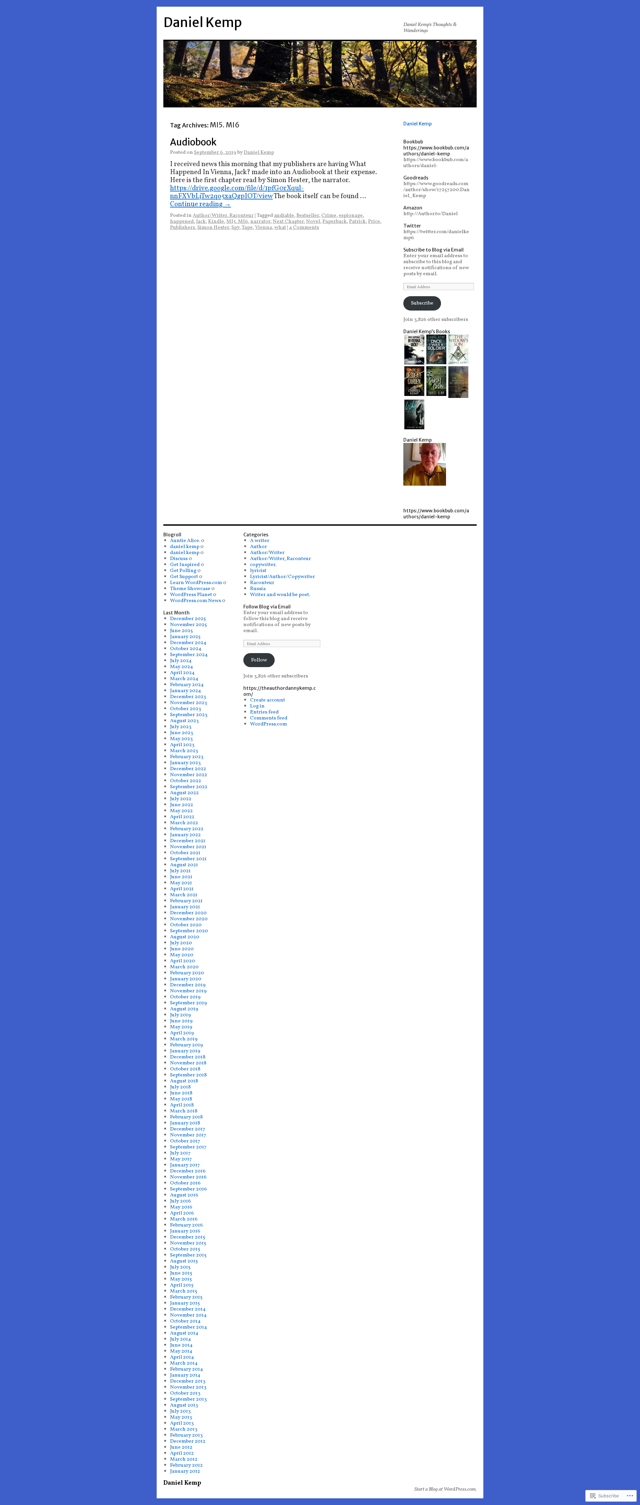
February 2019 (186, 1045)
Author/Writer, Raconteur (223, 215)
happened (182, 221)
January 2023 (185, 763)
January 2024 (185, 690)
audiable (284, 215)
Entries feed (264, 712)
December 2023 (188, 696)
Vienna (263, 227)
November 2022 (188, 775)
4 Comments (304, 227)
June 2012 (181, 1447)
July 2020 (181, 943)
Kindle (216, 221)
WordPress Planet (191, 594)
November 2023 (188, 702)
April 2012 (182, 1453)
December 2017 (187, 1129)
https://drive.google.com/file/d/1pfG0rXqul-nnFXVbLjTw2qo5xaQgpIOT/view (237, 192)
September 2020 (189, 931)
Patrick (357, 221)
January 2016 (185, 1231)
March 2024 (184, 678)
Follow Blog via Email (267, 607)
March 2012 (183, 1459)
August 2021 (184, 865)
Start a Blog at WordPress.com (445, 1489)
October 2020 (186, 925)
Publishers (182, 227)
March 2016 (184, 1219)
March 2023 (184, 751)
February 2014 (186, 1369)
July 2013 (180, 1411)
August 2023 (184, 720)
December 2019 (188, 985)
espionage (351, 215)
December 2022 (188, 769)
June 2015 (181, 1273)
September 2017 (188, 1147)
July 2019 (180, 1015)
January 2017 (185, 1165)
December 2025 (188, 618)
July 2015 (180, 1267)
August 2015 (184, 1261)
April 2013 (182, 1423)
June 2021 (181, 877)
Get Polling (183, 570)
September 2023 (188, 714)
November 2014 (188, 1315)
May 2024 (181, 666)
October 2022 (185, 781)
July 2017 (180, 1153)
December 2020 (188, 913)
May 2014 (181, 1351)
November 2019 (188, 991)
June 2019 (181, 1021)
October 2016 (185, 1183)
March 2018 (183, 1111)
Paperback (334, 221)
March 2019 (184, 1039)
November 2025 (188, 624)
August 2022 (184, 793)
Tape (247, 227)
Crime (328, 215)
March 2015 (183, 1291)
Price (374, 221)
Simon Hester (213, 227)
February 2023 (186, 757)
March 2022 (184, 823)
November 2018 (188, 1063)
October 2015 (185, 1249)
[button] (414, 350)
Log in (257, 706)
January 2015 (185, 1303)
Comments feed (268, 718)
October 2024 (185, 648)
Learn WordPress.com (196, 582)
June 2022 (181, 805)
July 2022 (180, 799)
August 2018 (184, 1081)
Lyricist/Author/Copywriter (282, 576)
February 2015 (186, 1297)
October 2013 (185, 1393)
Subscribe (422, 303)
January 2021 (185, 907)
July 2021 (180, 871)
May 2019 (181, 1027)
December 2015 (187, 1237)
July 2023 (180, 726)
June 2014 (181, 1345)
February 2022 (186, 829)
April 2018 (182, 1105)
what (280, 227)
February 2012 (186, 1465)
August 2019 (184, 1009)
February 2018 (186, 1117)
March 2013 (183, 1429)
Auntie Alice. (185, 540)
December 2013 (187, 1381)
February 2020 (187, 973)
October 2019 (185, 997)
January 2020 (185, 979)
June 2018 (181, 1093)
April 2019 (182, 1033)
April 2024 (182, 672)
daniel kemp (184, 546)
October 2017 (185, 1141)
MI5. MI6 (237, 221)
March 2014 (184, 1363)
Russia (258, 588)
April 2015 (182, 1285)
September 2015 (188, 1255)
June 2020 (182, 949)
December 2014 (188, 1309)
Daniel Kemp (202, 22)
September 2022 (188, 787)
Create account (267, 700)
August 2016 (184, 1195)
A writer (259, 540)
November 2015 (188, 1243)
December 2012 (187, 1441)
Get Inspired (185, 564)
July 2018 (180, 1087)
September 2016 (188, 1189)
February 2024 (187, 684)
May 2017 (181, 1159)
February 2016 (186, 1225)
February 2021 (186, 901)
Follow (259, 660)
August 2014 (184, 1333)
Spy (235, 227)
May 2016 (181, 1207)
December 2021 (187, 841)
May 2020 (181, 955)
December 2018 (187, 1057)
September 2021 (188, 859)
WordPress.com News (195, 600)
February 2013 (186, 1435)
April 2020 (182, 961)
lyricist (258, 570)
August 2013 (184, 1405)
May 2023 (181, 738)
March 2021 (183, 895)
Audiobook (193, 142)
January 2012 (185, 1471)
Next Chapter (288, 221)
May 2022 (181, 811)
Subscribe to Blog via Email (433, 250)
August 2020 (184, 937)
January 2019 (185, 1051)
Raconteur (262, 582)
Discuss (179, 558)
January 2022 (185, 835)
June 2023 (181, 732)
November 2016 (188, 1177)
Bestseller (307, 215)
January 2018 (185, 1123)
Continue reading (200, 204)
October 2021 (185, 853)
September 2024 (189, 654)
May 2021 (181, 883)
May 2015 (181, 1279)
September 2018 (188, 1075)
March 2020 (184, 967)
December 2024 (188, 642)
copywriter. (263, 564)
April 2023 (182, 744)
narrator (260, 221)
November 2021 (188, 847)
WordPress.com (268, 724)
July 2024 (181, 660)
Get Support (184, 576)
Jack (201, 221)
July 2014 (180, 1339)
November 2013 (188, 1387)
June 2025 (181, 630)
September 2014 (188, 1327)
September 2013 (188, 1399)
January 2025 (185, 636)
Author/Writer (267, 552)
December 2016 (188, 1171)
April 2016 (182, 1213)
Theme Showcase (190, 588)
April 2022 (182, 817)
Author (258, 546)
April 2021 (182, 889)
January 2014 (185, 1375)
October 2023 (185, 708)
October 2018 (185, 1069)
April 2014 (182, 1357)
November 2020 (189, 919)
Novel (313, 221)
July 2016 (180, 1201)
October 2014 (185, 1321)
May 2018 (181, 1099)
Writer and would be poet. (280, 594)
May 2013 (181, 1417)
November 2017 (188, 1135)
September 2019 (188, 1003)
